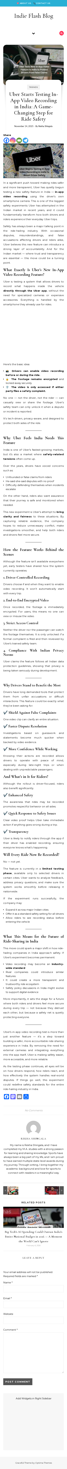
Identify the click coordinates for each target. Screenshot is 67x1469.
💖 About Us (24, 3)
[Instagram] (13, 140)
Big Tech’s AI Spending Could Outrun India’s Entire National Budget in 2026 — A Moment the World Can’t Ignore (33, 1236)
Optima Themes (43, 1463)
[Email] (19, 140)
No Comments (33, 1110)
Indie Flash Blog (33, 16)
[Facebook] (6, 140)
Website (8, 1313)
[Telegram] (25, 140)
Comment (10, 1329)
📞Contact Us (42, 3)
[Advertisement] (33, 334)
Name (8, 1282)
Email (7, 1298)
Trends (33, 87)
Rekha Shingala (45, 126)
